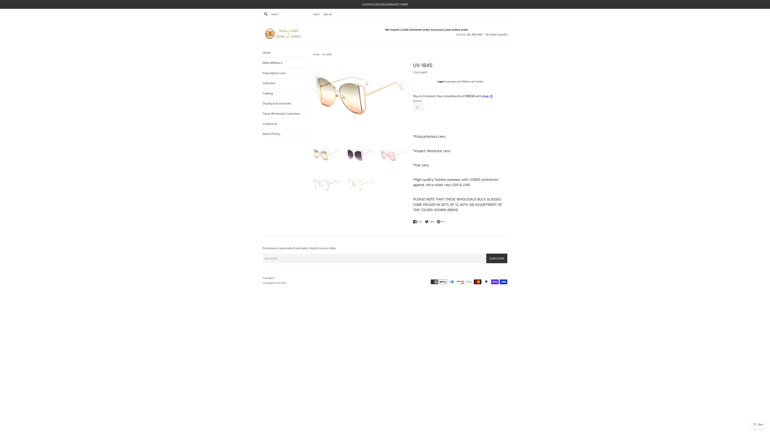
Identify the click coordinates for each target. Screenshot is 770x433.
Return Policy (271, 134)
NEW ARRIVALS (272, 63)
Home (267, 53)
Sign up (327, 14)
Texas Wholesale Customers (281, 113)
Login (440, 81)
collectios (269, 83)
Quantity (417, 100)
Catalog (268, 93)
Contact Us (270, 124)
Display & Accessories (277, 103)
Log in (316, 14)
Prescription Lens (274, 73)
